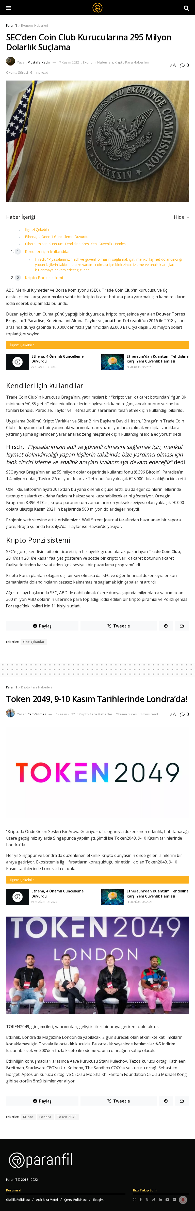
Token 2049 (66, 1117)
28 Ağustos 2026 (45, 367)
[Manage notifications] (183, 1200)
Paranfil (11, 25)
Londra (45, 1117)
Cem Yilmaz (36, 714)
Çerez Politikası (75, 1200)
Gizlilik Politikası (18, 1200)
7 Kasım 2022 (69, 62)
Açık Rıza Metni (47, 1200)
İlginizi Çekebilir (37, 229)
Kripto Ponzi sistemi (44, 277)
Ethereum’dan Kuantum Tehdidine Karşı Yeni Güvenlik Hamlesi (75, 243)
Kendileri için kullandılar (47, 251)
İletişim (98, 1200)
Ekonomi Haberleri (34, 25)
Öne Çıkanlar (34, 642)
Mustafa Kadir (38, 62)
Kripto (28, 1117)
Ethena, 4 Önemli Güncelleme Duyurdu (56, 236)
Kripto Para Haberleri (132, 62)
